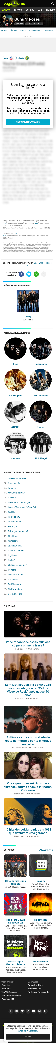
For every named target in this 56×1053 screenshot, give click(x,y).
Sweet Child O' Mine (17, 478)
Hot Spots (5, 989)
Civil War (12, 512)
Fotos (23, 31)
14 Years (12, 570)
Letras (4, 31)
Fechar (28, 1037)
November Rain (15, 483)
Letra (6, 58)
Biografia (49, 31)
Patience (12, 488)
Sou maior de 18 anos (28, 122)
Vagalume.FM (45, 850)
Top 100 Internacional (11, 995)
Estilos (30, 10)
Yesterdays (13, 541)
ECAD (5, 236)
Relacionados (35, 31)
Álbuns (14, 31)
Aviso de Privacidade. (28, 1031)
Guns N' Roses (27, 19)
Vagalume (14, 3)
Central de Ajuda (35, 985)
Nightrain (12, 555)
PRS (4, 223)
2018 (15, 233)
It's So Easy (13, 579)
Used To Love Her (16, 550)
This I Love (13, 536)
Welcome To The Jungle (19, 502)
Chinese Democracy (17, 565)
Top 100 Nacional (9, 992)
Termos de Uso (34, 989)
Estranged (12, 526)
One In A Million (15, 546)
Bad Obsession (14, 584)
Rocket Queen (14, 522)
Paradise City (14, 517)
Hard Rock (19, 24)
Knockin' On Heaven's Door (23, 507)
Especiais (5, 985)
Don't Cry (12, 497)
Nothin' (11, 560)
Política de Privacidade (38, 992)
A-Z (40, 10)
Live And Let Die (15, 574)
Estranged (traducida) (18, 531)
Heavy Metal (37, 24)
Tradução (20, 58)
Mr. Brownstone (15, 589)
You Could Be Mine (16, 493)
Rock (28, 24)
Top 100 (18, 10)
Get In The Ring (15, 594)
